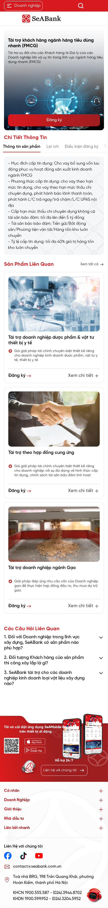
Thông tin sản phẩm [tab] (21, 147)
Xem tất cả (89, 264)
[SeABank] (54, 19)
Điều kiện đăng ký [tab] (81, 147)
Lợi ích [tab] (52, 147)
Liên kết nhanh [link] (17, 828)
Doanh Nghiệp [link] (17, 800)
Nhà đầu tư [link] (14, 818)
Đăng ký (54, 120)
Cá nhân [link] (11, 791)
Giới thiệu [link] (12, 809)
